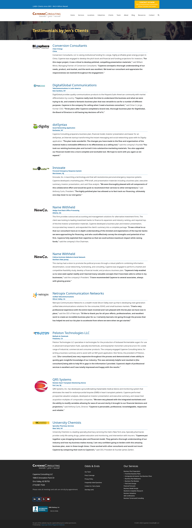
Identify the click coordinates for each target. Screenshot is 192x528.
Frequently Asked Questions (93, 483)
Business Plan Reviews (132, 481)
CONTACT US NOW (147, 4)
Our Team (88, 472)
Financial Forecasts (129, 486)
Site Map (87, 490)
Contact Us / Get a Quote (92, 486)
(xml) (92, 490)
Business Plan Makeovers (133, 479)
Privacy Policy (89, 479)
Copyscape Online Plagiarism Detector (53, 525)
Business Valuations (130, 493)
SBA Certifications (129, 496)
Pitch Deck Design (130, 484)
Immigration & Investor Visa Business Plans (138, 476)
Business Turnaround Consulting (134, 498)
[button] (158, 15)
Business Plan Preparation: (132, 471)
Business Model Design (131, 488)
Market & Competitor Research (133, 491)
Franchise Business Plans (133, 474)
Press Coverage (89, 475)
